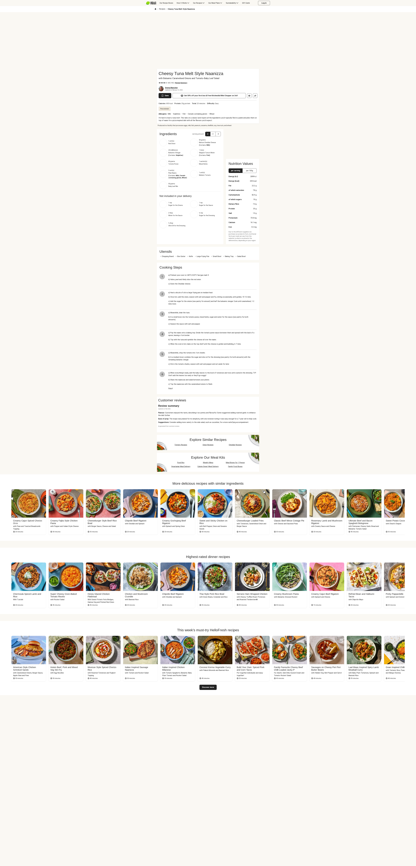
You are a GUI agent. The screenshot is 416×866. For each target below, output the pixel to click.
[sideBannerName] (242, 142)
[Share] (255, 95)
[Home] (155, 9)
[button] (190, 134)
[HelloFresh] (151, 3)
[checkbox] (159, 83)
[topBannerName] (208, 18)
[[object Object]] (249, 95)
